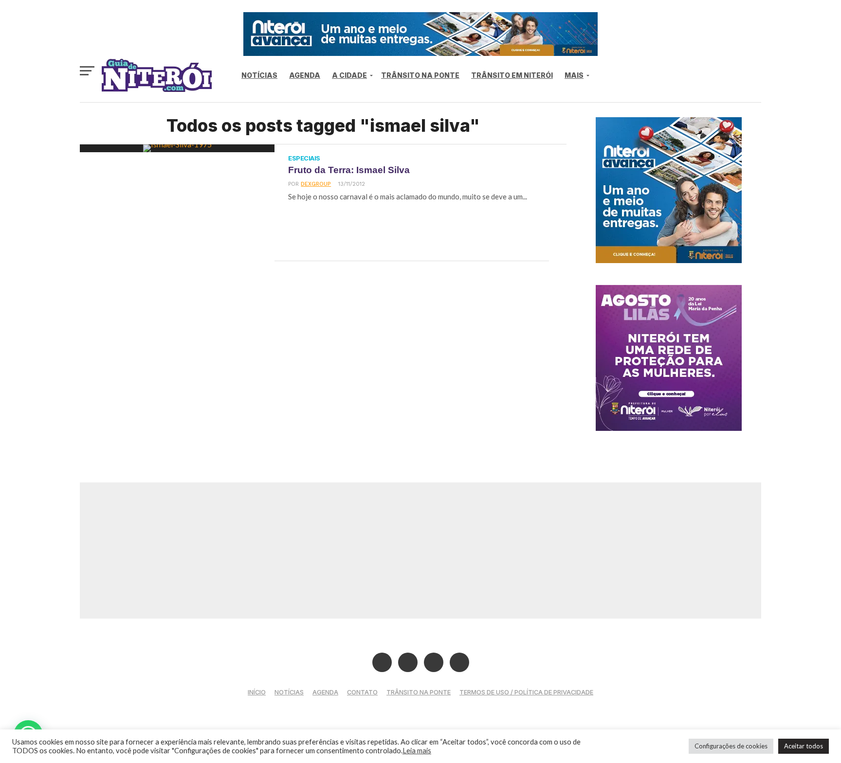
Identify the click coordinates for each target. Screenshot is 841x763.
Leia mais (416, 750)
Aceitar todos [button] (803, 746)
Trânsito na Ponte (420, 75)
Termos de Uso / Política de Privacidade (526, 692)
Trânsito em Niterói (512, 75)
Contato (362, 692)
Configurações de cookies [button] (731, 746)
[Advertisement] (420, 550)
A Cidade (349, 75)
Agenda (304, 75)
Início (257, 692)
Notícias (259, 75)
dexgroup (316, 184)
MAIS (574, 75)
